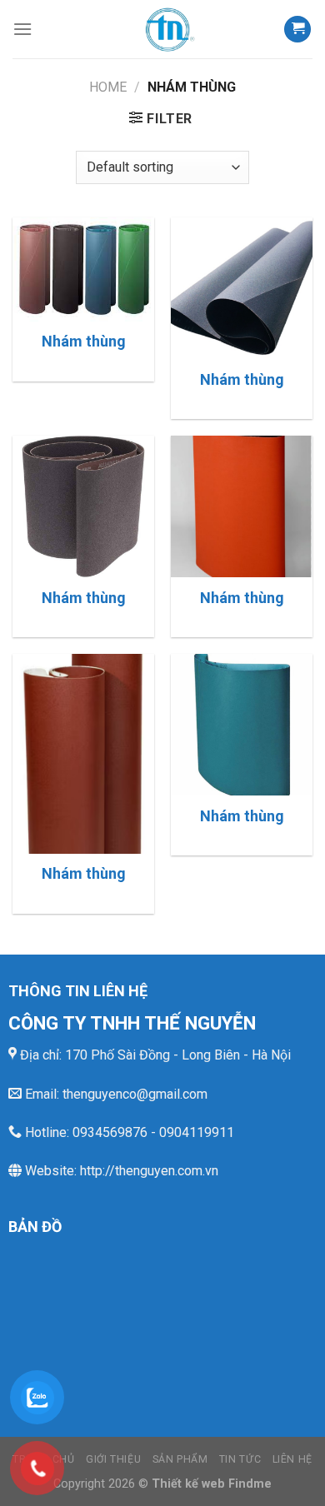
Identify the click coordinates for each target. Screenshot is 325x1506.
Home (108, 87)
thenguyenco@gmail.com (135, 1094)
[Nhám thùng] (83, 269)
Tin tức (240, 1459)
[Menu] (22, 28)
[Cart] (297, 29)
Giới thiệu (113, 1459)
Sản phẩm (180, 1459)
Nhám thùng (84, 341)
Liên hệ (292, 1459)
